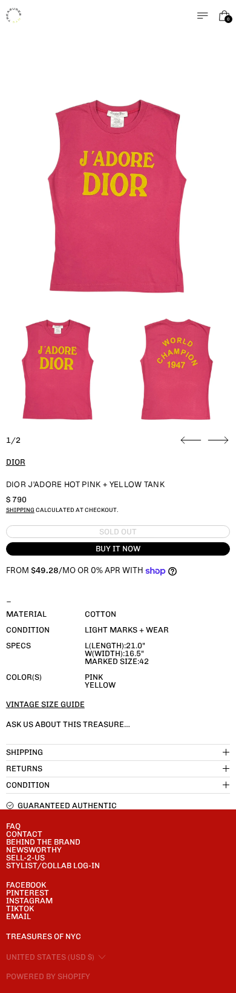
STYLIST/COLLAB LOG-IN (53, 865)
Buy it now (118, 548)
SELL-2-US (25, 857)
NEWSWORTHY (34, 849)
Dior (15, 462)
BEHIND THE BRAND (43, 841)
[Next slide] (218, 440)
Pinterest (27, 893)
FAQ (13, 826)
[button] (118, 194)
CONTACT (24, 834)
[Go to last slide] (191, 440)
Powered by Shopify (48, 976)
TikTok (20, 908)
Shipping (20, 509)
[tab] (58, 368)
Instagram (29, 901)
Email (18, 916)
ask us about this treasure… (68, 724)
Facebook (26, 885)
